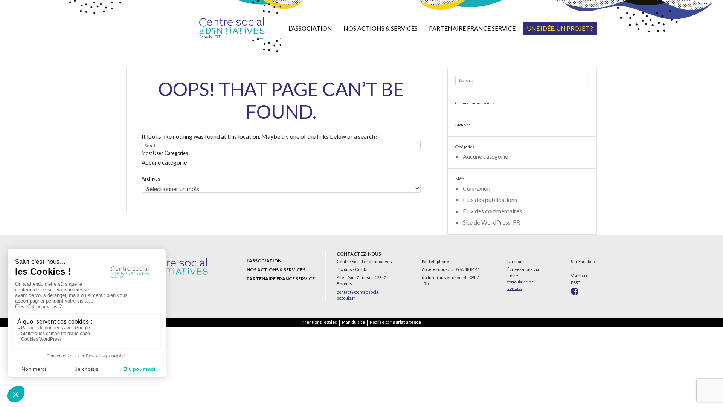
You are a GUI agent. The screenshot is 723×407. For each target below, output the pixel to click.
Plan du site (353, 322)
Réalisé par (395, 322)
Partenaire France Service (472, 28)
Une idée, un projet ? (560, 28)
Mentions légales (319, 322)
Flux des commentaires (492, 210)
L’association (310, 28)
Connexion (476, 188)
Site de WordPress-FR (491, 222)
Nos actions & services (380, 28)
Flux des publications (490, 199)
